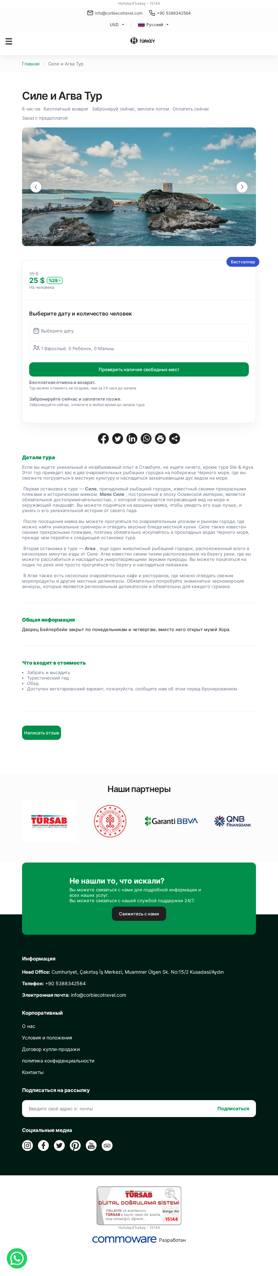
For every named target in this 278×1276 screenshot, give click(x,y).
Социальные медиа (47, 1130)
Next (242, 187)
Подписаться (233, 1108)
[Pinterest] (75, 1145)
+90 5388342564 (174, 13)
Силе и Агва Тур (65, 63)
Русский (154, 24)
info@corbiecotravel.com (118, 13)
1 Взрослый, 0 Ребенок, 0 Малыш (77, 348)
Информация (39, 959)
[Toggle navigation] (9, 41)
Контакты (33, 1072)
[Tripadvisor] (107, 1145)
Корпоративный (42, 1013)
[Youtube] (91, 1145)
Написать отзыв (41, 732)
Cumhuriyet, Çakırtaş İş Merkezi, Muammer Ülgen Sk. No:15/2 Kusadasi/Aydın (123, 972)
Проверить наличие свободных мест (139, 369)
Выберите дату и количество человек (80, 313)
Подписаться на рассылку (56, 1090)
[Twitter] (59, 1145)
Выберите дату (57, 330)
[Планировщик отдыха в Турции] (142, 41)
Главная (30, 63)
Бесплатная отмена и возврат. (62, 382)
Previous (36, 187)
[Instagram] (27, 1145)
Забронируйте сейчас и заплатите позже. (75, 399)
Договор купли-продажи (51, 1049)
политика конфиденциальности (58, 1061)
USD (114, 24)
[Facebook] (43, 1145)
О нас (28, 1026)
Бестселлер (243, 261)
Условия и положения (47, 1037)
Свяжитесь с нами (139, 913)
